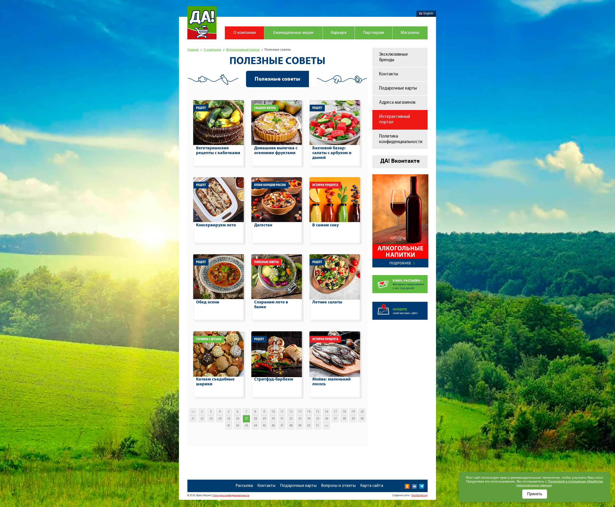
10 (273, 411)
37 (335, 418)
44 (255, 425)
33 (299, 418)
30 (273, 418)
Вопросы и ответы (338, 486)
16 (326, 411)
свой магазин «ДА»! (405, 311)
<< (193, 411)
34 (308, 418)
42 (237, 425)
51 (317, 425)
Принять (534, 494)
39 (353, 418)
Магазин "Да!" (201, 22)
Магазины (410, 33)
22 (202, 418)
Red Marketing (419, 495)
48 (291, 425)
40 (362, 418)
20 (362, 411)
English (428, 13)
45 (264, 425)
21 (193, 418)
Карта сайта (371, 486)
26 (237, 418)
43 (246, 425)
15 (317, 411)
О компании (244, 33)
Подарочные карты (398, 88)
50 (308, 425)
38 (344, 418)
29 (264, 418)
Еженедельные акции (293, 33)
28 (255, 418)
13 (299, 411)
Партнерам (373, 33)
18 (344, 411)
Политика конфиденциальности (400, 139)
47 (282, 425)
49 (299, 425)
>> (326, 425)
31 (282, 418)
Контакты (388, 74)
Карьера (338, 33)
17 (335, 411)
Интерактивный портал (394, 120)
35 (317, 418)
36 (326, 418)
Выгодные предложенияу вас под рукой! (408, 284)
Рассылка (244, 486)
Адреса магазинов (397, 102)
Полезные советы (277, 79)
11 (282, 411)
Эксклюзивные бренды (393, 57)
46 (273, 425)
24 (219, 418)
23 (211, 418)
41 (228, 425)
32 (291, 418)
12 (291, 411)
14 (308, 411)
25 (228, 418)
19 (353, 411)
